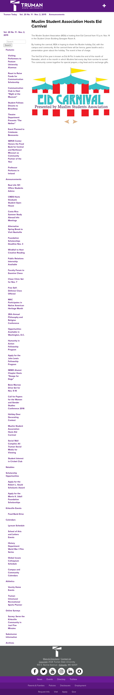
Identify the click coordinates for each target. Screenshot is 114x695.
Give (74, 692)
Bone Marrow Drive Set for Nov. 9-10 (14, 388)
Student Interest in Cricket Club (15, 460)
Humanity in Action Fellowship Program (14, 345)
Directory (61, 679)
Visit (56, 692)
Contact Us (66, 659)
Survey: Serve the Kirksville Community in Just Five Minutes (16, 622)
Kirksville (63, 665)
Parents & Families (36, 685)
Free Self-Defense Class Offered (15, 291)
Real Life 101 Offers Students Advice (15, 188)
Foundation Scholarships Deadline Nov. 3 (15, 241)
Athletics (10, 581)
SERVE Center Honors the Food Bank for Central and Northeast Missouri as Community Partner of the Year (16, 151)
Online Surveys (13, 610)
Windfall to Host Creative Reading (16, 251)
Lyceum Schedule (16, 525)
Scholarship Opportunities (12, 474)
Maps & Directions (51, 659)
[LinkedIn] (70, 671)
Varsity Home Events (14, 588)
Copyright (43, 662)
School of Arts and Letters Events (15, 534)
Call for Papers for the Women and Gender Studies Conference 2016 (16, 402)
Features (10, 50)
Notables (10, 467)
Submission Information (11, 635)
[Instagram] (61, 671)
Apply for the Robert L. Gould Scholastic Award (16, 485)
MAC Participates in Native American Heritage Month (16, 304)
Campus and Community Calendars (14, 572)
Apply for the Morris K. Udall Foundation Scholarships (15, 498)
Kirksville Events (14, 508)
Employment (80, 685)
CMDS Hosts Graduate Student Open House (14, 201)
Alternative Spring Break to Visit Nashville (15, 229)
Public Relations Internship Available (16, 261)
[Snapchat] (79, 671)
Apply (64, 692)
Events (50, 679)
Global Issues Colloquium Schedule (14, 561)
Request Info (44, 692)
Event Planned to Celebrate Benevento (16, 132)
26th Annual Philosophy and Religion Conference (15, 318)
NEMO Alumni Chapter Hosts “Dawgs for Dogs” (15, 374)
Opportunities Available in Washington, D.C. (16, 332)
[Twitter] (43, 671)
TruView (73, 679)
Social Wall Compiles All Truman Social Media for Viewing (15, 447)
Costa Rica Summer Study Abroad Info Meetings (15, 216)
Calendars (11, 520)
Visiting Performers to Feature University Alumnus (14, 61)
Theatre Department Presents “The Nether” (15, 119)
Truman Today (10, 14)
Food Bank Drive (16, 514)
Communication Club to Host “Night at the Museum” (15, 92)
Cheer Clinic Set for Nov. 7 (16, 280)
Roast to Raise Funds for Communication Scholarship (15, 78)
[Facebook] (35, 671)
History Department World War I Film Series (16, 547)
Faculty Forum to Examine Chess (16, 272)
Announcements (57, 14)
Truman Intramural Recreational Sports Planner (15, 600)
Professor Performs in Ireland (13, 170)
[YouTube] (52, 671)
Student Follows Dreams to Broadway (15, 106)
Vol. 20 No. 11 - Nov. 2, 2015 (33, 14)
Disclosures (65, 685)
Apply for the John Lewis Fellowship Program (14, 360)
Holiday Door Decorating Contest (14, 417)
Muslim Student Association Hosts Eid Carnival (15, 430)
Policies (52, 685)
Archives (10, 643)
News (39, 679)
